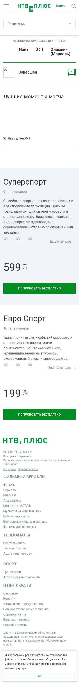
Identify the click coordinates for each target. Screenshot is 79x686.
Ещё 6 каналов (61, 241)
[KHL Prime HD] (21, 368)
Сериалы (9, 490)
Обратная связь (28, 469)
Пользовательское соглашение (26, 609)
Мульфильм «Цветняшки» (22, 511)
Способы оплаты (15, 625)
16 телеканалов (16, 328)
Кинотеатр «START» (17, 506)
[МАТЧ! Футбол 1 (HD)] (21, 242)
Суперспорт (25, 182)
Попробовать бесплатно (39, 288)
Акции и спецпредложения (23, 604)
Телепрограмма (15, 548)
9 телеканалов (15, 192)
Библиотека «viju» (16, 516)
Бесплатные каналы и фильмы (25, 521)
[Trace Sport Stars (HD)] (9, 368)
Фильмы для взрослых (19, 527)
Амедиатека (12, 500)
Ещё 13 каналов (60, 367)
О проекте (9, 469)
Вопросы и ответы (16, 619)
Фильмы (9, 485)
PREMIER (9, 495)
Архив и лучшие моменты (21, 577)
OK (39, 675)
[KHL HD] (33, 368)
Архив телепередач (17, 553)
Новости (9, 598)
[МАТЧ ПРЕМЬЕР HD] (9, 242)
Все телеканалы (15, 543)
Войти (60, 6)
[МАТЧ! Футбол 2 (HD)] (33, 242)
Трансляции (16, 24)
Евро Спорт (24, 318)
